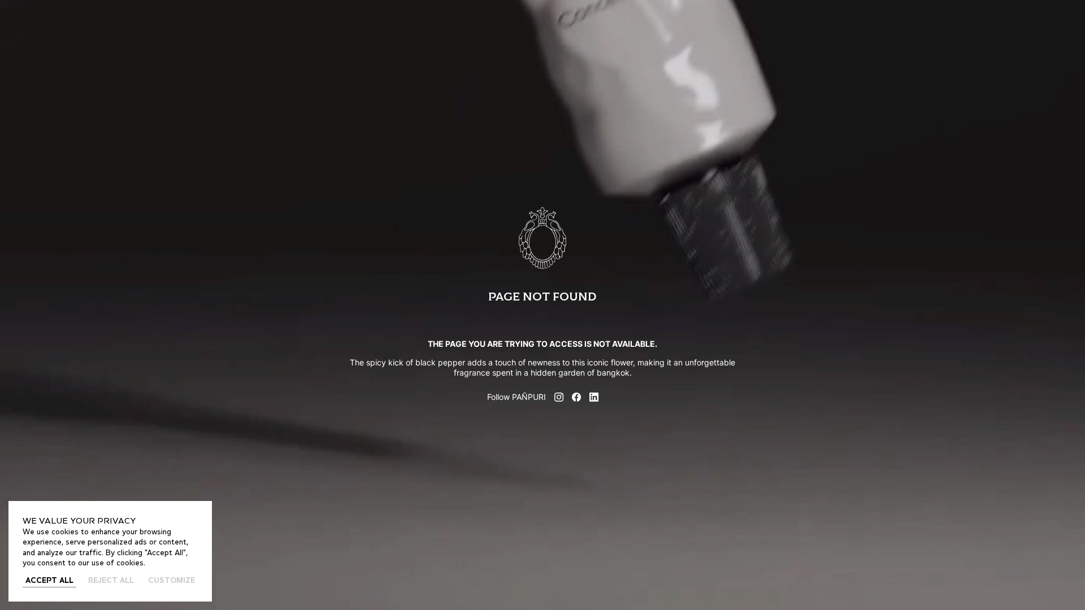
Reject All (111, 581)
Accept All (49, 581)
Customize (171, 581)
